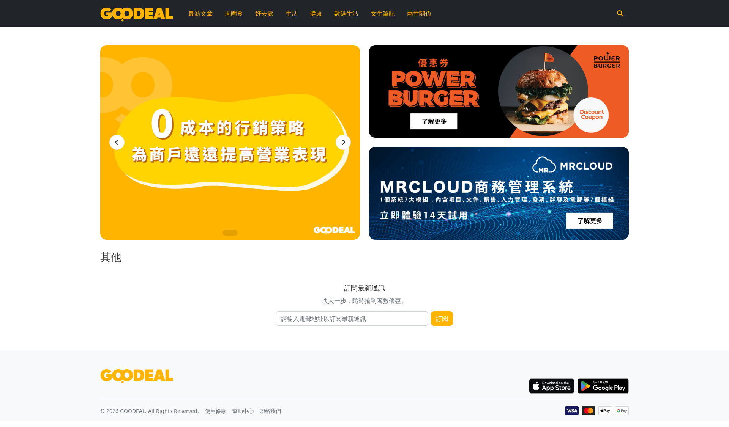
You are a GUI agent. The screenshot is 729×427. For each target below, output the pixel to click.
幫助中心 (243, 410)
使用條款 (215, 410)
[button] (117, 142)
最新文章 (200, 13)
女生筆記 (383, 13)
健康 (316, 13)
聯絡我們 (270, 410)
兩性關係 (419, 13)
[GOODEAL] (136, 13)
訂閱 (442, 318)
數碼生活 (346, 13)
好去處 (264, 13)
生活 (292, 13)
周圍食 (234, 13)
